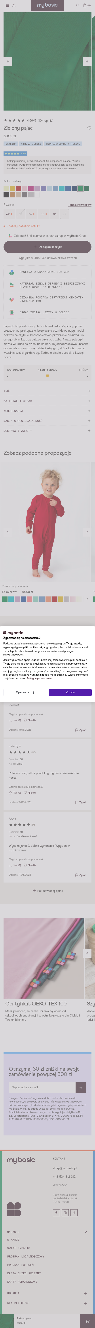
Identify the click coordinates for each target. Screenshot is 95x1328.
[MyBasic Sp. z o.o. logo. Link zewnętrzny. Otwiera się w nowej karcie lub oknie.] (13, 633)
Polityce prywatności (39, 678)
